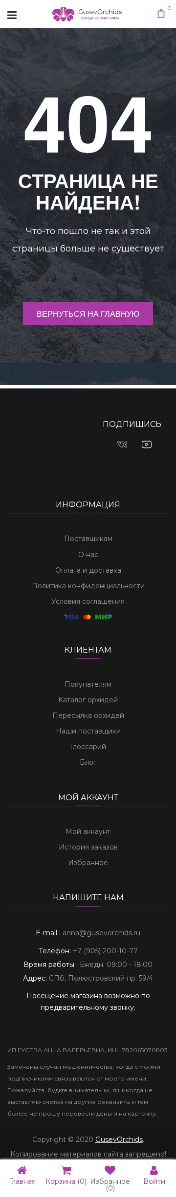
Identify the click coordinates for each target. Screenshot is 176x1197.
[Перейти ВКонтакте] (122, 444)
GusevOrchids (119, 1139)
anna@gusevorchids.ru (101, 932)
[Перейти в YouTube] (146, 444)
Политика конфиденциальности (88, 585)
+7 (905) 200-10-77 (105, 950)
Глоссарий (88, 746)
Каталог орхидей (88, 699)
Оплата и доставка (88, 570)
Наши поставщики (88, 731)
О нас (88, 554)
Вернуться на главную (88, 313)
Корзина (66, 1181)
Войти (154, 1181)
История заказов (88, 847)
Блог (88, 762)
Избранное (88, 862)
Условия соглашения (88, 601)
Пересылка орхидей (88, 715)
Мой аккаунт (88, 831)
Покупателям (88, 684)
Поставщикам (88, 538)
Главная (22, 1181)
